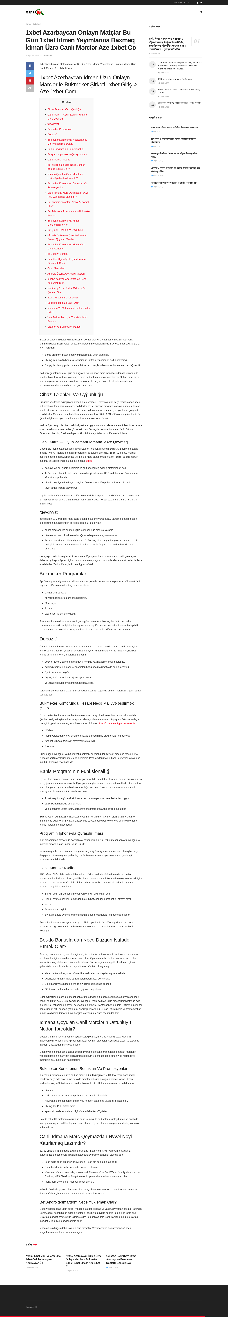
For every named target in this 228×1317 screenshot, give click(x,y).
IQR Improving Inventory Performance (176, 79)
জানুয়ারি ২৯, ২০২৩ (72, 1271)
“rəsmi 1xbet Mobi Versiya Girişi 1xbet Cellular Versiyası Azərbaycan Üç (43, 1259)
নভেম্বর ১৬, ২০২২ (113, 1267)
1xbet (89, 461)
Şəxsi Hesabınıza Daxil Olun (63, 303)
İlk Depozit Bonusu (57, 254)
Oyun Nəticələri (56, 268)
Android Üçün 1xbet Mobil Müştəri (66, 273)
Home (28, 24)
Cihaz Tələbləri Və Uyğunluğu (64, 109)
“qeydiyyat (53, 124)
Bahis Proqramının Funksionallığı (65, 149)
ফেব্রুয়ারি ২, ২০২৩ (32, 1267)
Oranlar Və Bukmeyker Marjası (64, 326)
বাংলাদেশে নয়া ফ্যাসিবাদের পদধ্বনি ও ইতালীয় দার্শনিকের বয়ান (174, 182)
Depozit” (52, 134)
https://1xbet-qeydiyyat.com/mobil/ (116, 723)
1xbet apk (37, 24)
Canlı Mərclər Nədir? (58, 159)
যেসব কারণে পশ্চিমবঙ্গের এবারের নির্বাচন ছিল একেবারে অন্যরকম (179, 103)
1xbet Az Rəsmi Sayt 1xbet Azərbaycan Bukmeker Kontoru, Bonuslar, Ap (121, 1259)
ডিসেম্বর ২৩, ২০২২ (32, 55)
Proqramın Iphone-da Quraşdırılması (67, 154)
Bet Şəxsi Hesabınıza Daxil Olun (65, 230)
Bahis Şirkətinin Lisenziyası (62, 297)
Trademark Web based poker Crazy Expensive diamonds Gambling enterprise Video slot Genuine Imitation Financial (180, 65)
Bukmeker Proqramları (59, 129)
